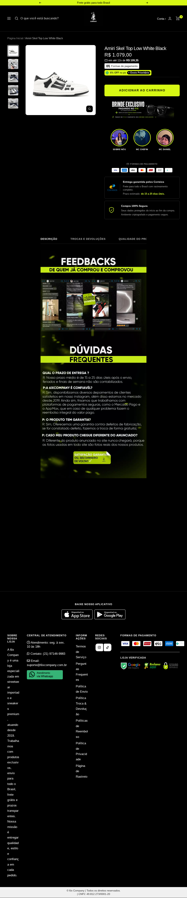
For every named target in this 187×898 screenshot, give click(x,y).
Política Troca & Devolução (81, 706)
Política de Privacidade (81, 751)
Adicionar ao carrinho (142, 90)
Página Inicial (15, 38)
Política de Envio (82, 689)
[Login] (169, 18)
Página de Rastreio (81, 771)
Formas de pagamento (124, 66)
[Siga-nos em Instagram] (99, 647)
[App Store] (78, 618)
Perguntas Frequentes (82, 672)
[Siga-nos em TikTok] (107, 647)
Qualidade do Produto (137, 238)
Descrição (49, 238)
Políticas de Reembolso (82, 728)
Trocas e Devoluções (88, 238)
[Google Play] (109, 618)
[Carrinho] (178, 18)
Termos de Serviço (81, 652)
